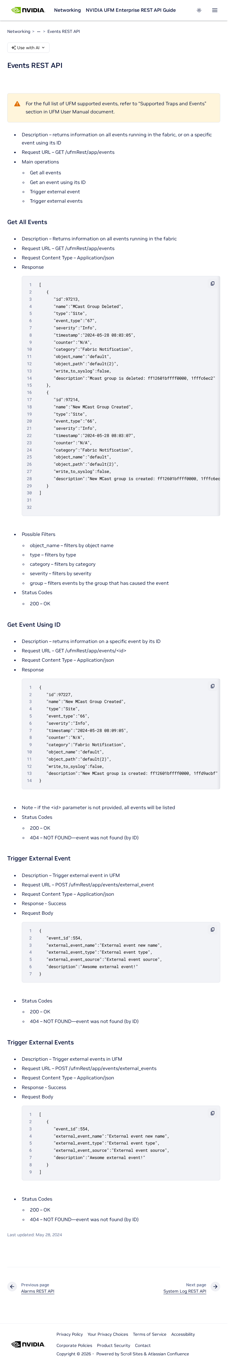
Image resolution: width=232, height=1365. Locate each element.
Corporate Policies (74, 1345)
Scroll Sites (132, 1354)
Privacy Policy (69, 1334)
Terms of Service (149, 1334)
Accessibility (183, 1334)
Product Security (113, 1345)
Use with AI (28, 47)
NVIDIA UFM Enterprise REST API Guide (131, 10)
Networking (67, 10)
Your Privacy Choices (108, 1334)
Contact (143, 1345)
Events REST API (63, 31)
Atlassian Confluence (168, 1354)
